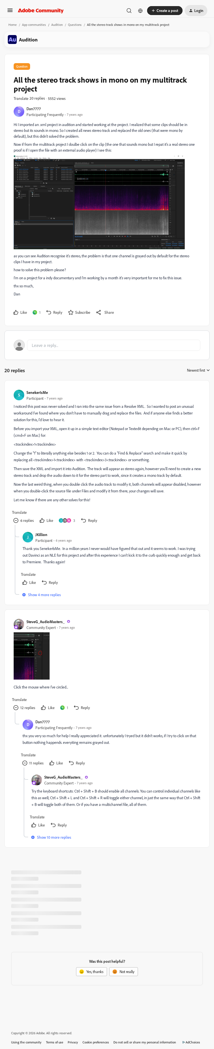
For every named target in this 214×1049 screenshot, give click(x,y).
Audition (57, 25)
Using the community (26, 1042)
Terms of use (54, 1042)
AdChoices (193, 1042)
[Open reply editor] (107, 345)
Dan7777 (33, 108)
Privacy (73, 1042)
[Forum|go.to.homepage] (41, 10)
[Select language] (140, 10)
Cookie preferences (95, 1042)
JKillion (41, 534)
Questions (75, 25)
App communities (34, 25)
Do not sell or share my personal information (144, 1042)
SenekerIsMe (37, 392)
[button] (10, 12)
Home (12, 25)
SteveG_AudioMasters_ (45, 621)
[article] (107, 457)
